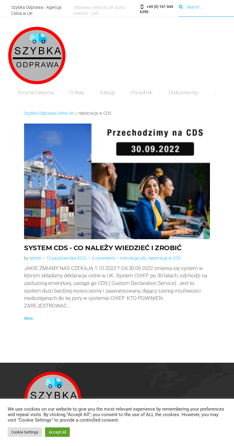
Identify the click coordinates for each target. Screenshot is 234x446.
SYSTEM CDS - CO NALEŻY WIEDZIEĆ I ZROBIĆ (102, 248)
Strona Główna (35, 92)
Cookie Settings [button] (24, 432)
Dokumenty (183, 92)
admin (35, 258)
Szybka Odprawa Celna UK (49, 113)
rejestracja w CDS (164, 258)
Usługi (107, 92)
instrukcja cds (133, 258)
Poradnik (142, 92)
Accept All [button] (57, 432)
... (215, 92)
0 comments (103, 258)
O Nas (76, 92)
